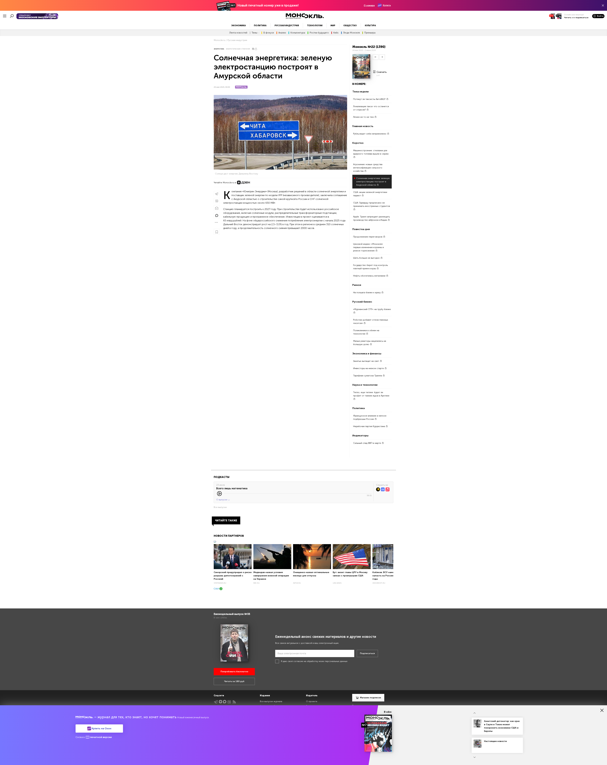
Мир (333, 25)
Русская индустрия (287, 25)
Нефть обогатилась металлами (369, 275)
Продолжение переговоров (368, 236)
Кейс (336, 33)
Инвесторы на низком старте (368, 368)
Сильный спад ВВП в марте (367, 443)
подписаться (582, 17)
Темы (254, 33)
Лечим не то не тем (363, 117)
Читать (567, 17)
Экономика (238, 25)
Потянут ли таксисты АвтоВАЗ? (369, 99)
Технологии (314, 25)
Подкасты (221, 477)
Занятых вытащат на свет (366, 361)
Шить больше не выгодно (366, 258)
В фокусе (268, 33)
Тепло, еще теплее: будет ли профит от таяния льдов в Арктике (371, 394)
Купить (387, 5)
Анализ (282, 33)
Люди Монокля (351, 33)
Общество (350, 25)
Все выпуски (220, 507)
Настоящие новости (495, 741)
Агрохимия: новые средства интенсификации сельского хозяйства (367, 167)
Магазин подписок (370, 697)
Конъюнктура (297, 33)
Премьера (369, 33)
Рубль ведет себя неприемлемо (370, 133)
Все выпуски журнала (271, 701)
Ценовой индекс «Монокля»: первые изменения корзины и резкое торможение (368, 247)
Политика (260, 25)
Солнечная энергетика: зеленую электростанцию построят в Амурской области (373, 181)
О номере (369, 5)
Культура (370, 25)
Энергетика (219, 49)
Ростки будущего (319, 33)
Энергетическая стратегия (238, 49)
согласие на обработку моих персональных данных (320, 661)
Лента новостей (238, 33)
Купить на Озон (101, 728)
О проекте (311, 701)
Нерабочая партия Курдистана (369, 426)
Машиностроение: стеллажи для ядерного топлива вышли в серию (371, 152)
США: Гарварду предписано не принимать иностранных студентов (371, 204)
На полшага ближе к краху (367, 292)
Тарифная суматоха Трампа (368, 375)
